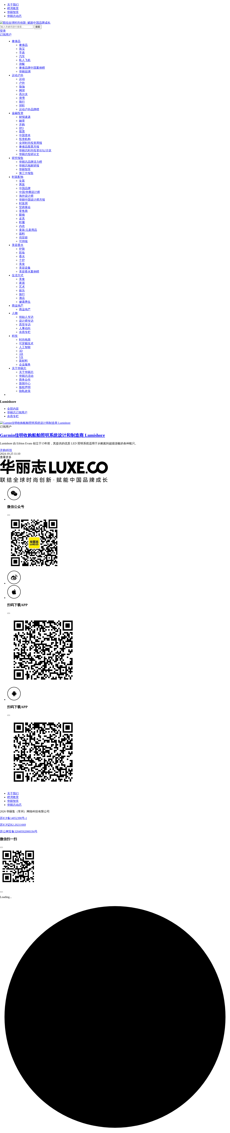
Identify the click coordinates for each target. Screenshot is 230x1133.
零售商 (23, 210)
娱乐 (22, 290)
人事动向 (25, 328)
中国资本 (25, 135)
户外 (22, 82)
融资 (22, 120)
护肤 (22, 248)
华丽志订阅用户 (17, 412)
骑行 (22, 101)
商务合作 (25, 379)
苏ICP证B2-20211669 (13, 824)
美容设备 (25, 267)
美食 (22, 279)
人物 (15, 313)
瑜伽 (22, 86)
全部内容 (13, 408)
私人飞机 (25, 60)
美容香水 (17, 245)
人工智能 (25, 347)
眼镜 (22, 214)
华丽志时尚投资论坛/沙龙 (35, 150)
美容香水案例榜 (29, 271)
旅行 (22, 294)
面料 (22, 233)
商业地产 (17, 305)
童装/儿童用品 (28, 229)
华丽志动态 (14, 15)
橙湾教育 (13, 8)
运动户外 (17, 75)
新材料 (23, 360)
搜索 (37, 26)
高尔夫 (23, 94)
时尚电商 (25, 339)
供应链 (23, 237)
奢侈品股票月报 (29, 146)
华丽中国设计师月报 (32, 199)
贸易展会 (25, 207)
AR (21, 354)
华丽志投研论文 (29, 154)
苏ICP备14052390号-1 (13, 818)
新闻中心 (25, 383)
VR (21, 357)
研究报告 (17, 157)
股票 (22, 131)
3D (21, 350)
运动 (22, 79)
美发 (22, 263)
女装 (22, 180)
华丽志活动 (26, 375)
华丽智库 (13, 12)
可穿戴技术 (26, 343)
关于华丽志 (19, 368)
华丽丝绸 (25, 71)
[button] (14, 499)
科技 (15, 335)
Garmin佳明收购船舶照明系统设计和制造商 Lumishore (52, 435)
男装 (22, 184)
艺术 (22, 286)
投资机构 (25, 139)
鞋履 (22, 222)
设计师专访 (26, 320)
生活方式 (17, 275)
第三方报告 (26, 173)
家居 (22, 282)
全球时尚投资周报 (30, 142)
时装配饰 (17, 176)
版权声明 (25, 387)
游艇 (22, 63)
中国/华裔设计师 (29, 192)
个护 (22, 260)
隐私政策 (25, 391)
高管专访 (25, 324)
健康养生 (25, 301)
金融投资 (17, 113)
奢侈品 (16, 41)
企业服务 (25, 364)
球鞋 (22, 105)
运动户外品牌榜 (29, 109)
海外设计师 (26, 195)
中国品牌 (25, 188)
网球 (22, 90)
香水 (22, 256)
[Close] (8, 515)
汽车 (22, 56)
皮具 (22, 218)
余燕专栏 (25, 332)
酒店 (22, 298)
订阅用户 (6, 34)
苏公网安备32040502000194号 (18, 831)
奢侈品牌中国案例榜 (32, 67)
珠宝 (22, 48)
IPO (21, 128)
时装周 (23, 203)
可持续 (23, 241)
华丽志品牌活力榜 (30, 161)
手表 (22, 52)
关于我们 (13, 4)
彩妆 (22, 252)
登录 (3, 30)
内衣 (22, 226)
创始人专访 (26, 316)
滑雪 (22, 97)
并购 (22, 124)
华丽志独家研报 (29, 165)
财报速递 (25, 116)
